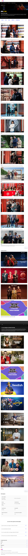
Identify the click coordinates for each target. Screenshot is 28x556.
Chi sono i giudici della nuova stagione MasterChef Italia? (10, 532)
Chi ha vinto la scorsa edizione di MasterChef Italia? (9, 535)
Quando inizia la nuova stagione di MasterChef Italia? (9, 525)
